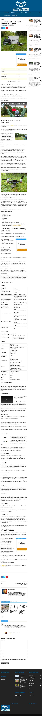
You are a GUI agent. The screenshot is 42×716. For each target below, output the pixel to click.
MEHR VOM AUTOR (13, 601)
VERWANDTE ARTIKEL (5, 601)
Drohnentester (4, 25)
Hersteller (17, 12)
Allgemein (2, 19)
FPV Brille (22, 12)
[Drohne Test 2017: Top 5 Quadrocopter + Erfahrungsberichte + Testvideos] (21, 5)
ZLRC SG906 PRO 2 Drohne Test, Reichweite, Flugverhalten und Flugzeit (22, 612)
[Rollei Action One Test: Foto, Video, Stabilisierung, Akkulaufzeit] (31, 63)
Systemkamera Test (7, 15)
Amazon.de (4, 565)
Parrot (2, 583)
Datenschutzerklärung (18, 695)
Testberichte (12, 12)
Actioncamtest (27, 12)
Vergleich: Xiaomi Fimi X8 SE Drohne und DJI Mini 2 (13, 611)
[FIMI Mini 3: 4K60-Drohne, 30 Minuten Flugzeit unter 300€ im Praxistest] (31, 20)
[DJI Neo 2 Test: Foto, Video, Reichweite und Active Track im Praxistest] (31, 49)
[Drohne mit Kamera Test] (17, 676)
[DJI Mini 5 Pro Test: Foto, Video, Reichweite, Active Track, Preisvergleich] (31, 35)
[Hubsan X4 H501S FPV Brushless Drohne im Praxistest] (17, 680)
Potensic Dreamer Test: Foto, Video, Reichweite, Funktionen (5, 611)
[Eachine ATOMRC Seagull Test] (31, 78)
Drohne (12, 125)
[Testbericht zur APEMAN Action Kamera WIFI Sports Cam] (17, 685)
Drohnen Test (6, 12)
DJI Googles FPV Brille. (17, 225)
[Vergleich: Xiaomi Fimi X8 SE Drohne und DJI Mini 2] (14, 607)
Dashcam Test (14, 15)
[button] (40, 12)
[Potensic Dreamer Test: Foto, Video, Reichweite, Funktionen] (5, 607)
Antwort (6, 629)
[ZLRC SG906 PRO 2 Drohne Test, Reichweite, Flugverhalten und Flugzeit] (23, 607)
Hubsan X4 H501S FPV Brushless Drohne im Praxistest (21, 584)
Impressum (3, 679)
